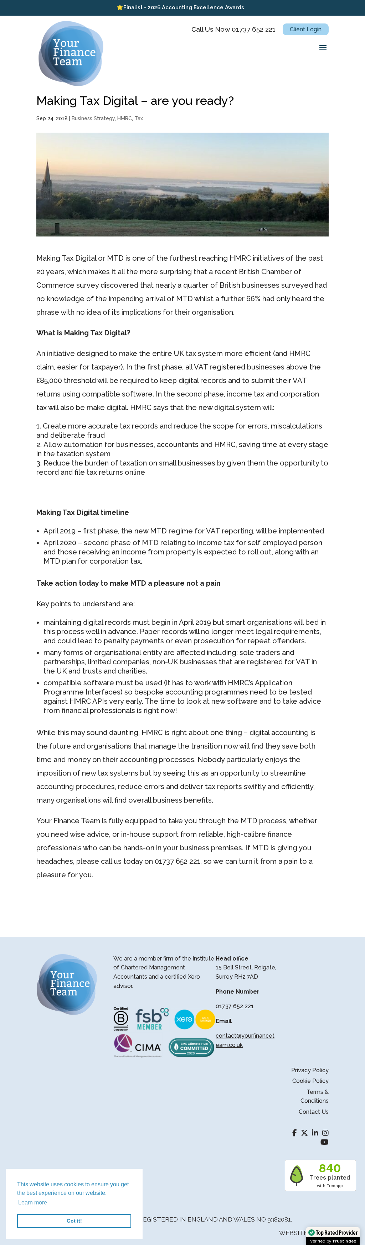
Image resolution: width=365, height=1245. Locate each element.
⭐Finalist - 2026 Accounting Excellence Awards (180, 7)
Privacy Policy (310, 1070)
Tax (138, 118)
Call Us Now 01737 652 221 (233, 29)
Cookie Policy (310, 1081)
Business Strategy (93, 118)
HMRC (124, 118)
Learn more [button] (32, 1202)
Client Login (306, 29)
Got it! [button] (74, 1221)
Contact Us (314, 1111)
